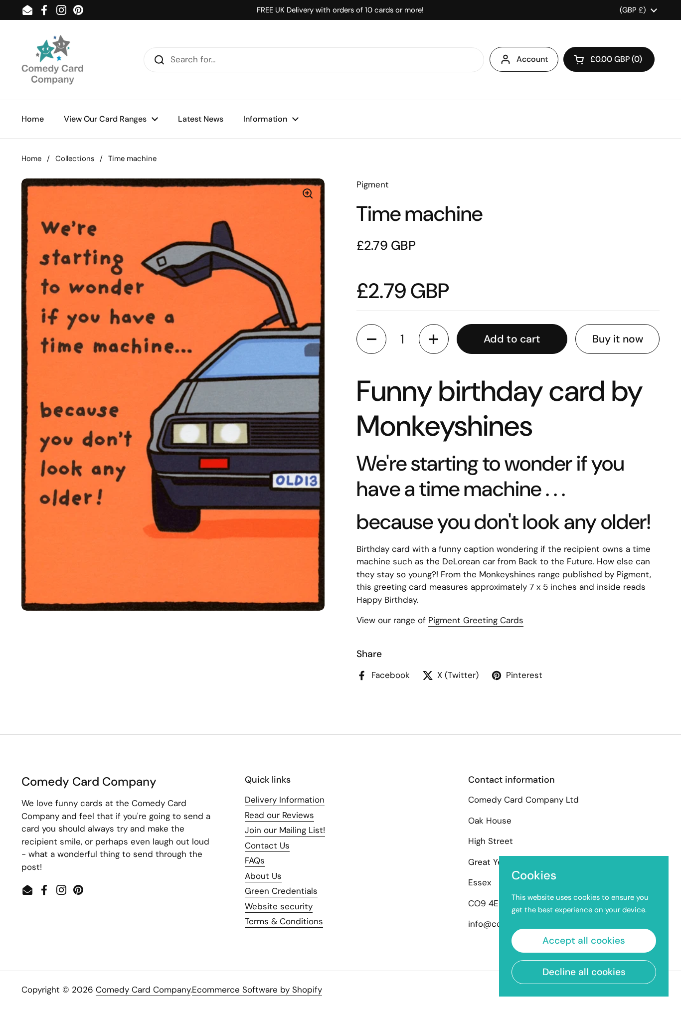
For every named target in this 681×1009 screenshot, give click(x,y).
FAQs (255, 860)
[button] (609, 59)
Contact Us (267, 845)
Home (31, 159)
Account (532, 59)
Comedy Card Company (143, 989)
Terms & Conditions (284, 921)
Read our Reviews (279, 815)
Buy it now (617, 339)
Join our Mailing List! (285, 830)
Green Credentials (281, 890)
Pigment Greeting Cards (475, 620)
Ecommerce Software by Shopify (257, 989)
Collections (74, 159)
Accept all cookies (583, 940)
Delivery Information (285, 799)
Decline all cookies (584, 972)
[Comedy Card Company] (52, 60)
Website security (279, 906)
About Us (263, 875)
